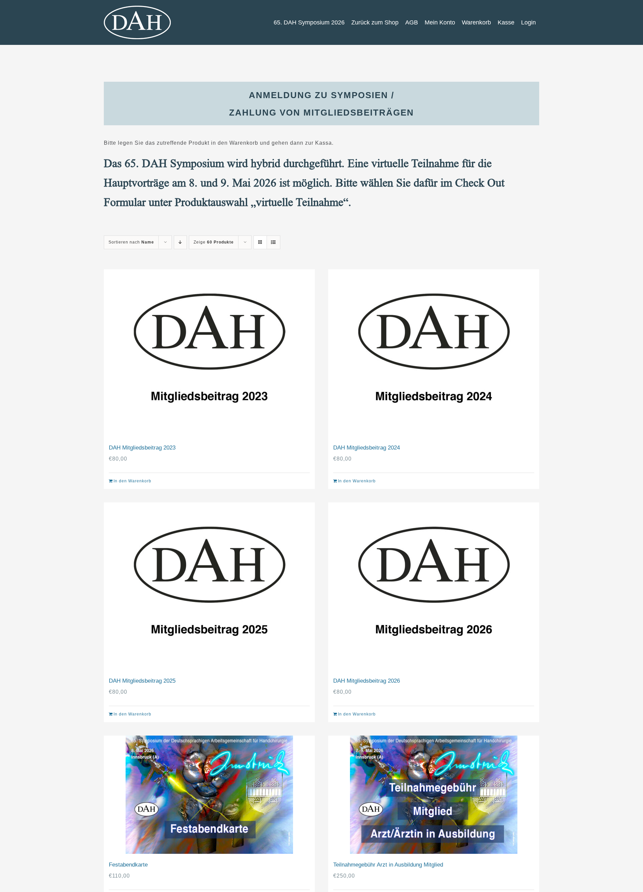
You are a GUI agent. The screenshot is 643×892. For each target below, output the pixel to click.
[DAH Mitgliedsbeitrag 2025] (209, 586)
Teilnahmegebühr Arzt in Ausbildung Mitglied (388, 865)
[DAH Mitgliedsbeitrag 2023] (209, 353)
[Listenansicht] (273, 242)
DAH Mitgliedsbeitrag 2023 (142, 447)
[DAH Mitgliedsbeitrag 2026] (433, 586)
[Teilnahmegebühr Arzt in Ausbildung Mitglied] (433, 795)
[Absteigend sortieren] (180, 242)
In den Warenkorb (132, 481)
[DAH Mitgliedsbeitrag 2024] (433, 353)
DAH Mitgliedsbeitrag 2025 (142, 681)
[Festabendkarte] (209, 795)
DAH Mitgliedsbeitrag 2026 (366, 681)
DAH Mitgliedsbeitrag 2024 (366, 447)
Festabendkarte (128, 865)
